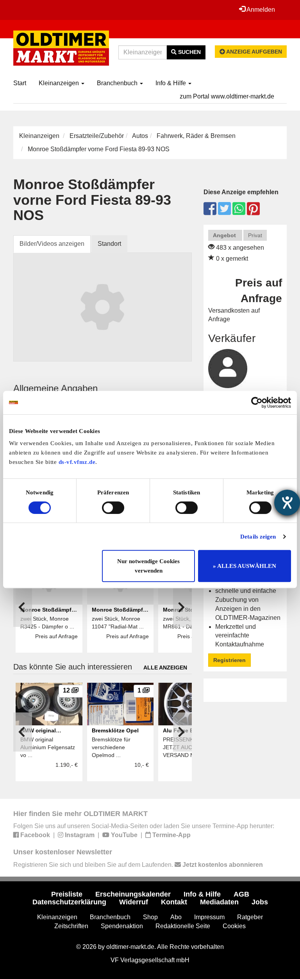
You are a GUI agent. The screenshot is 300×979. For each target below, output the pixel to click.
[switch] (113, 507)
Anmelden (260, 9)
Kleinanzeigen (59, 83)
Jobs (260, 902)
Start (19, 83)
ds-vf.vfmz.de (77, 462)
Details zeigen (258, 536)
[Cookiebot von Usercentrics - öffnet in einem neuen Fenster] (257, 402)
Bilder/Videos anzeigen (52, 243)
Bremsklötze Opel (115, 730)
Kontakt (174, 902)
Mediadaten (219, 902)
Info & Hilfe (171, 83)
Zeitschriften (71, 926)
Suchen (189, 52)
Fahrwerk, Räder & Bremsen (196, 135)
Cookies (234, 926)
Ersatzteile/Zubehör (97, 135)
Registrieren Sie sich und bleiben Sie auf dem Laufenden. (138, 864)
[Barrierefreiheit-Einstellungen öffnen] (287, 502)
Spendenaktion (122, 926)
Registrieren (229, 660)
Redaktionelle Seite (182, 926)
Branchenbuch (118, 83)
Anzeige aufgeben (253, 51)
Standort (109, 243)
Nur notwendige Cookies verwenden (148, 566)
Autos (140, 135)
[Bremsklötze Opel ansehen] (120, 704)
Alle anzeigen (165, 667)
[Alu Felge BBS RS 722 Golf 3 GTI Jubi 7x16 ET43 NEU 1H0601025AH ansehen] (191, 704)
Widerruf (133, 902)
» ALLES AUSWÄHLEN (244, 566)
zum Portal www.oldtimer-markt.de (227, 96)
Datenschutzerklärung (69, 902)
